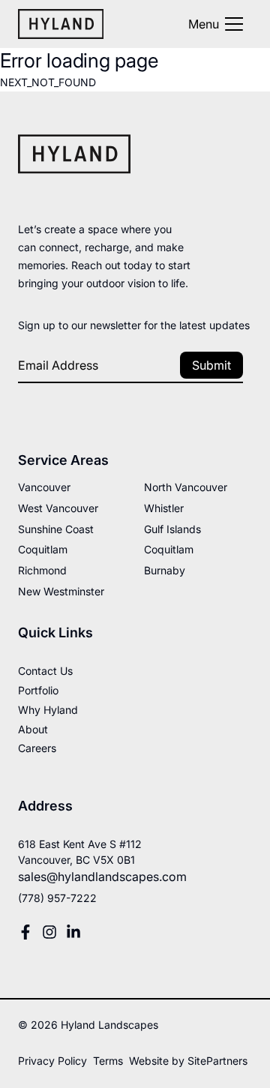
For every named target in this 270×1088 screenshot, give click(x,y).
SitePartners (218, 1060)
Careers (37, 748)
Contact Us (45, 670)
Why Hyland (48, 709)
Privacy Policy (52, 1060)
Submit (211, 365)
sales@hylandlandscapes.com (102, 876)
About (33, 729)
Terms (108, 1060)
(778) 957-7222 (57, 898)
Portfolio (38, 690)
